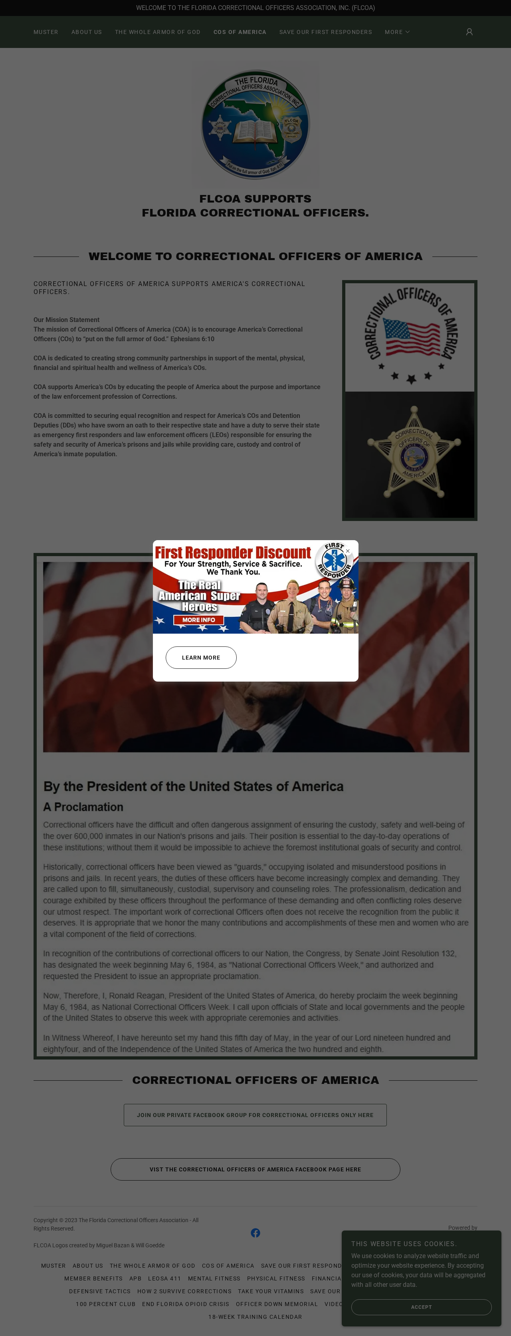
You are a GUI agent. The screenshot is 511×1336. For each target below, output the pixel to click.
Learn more (201, 657)
